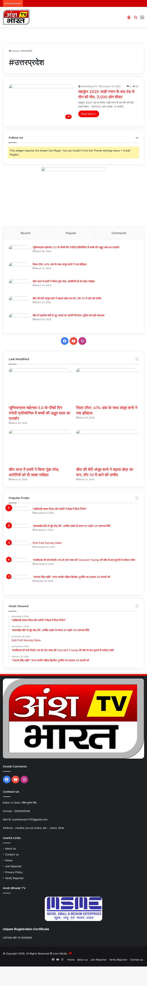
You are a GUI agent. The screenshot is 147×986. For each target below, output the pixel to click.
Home (15, 50)
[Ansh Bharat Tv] (16, 17)
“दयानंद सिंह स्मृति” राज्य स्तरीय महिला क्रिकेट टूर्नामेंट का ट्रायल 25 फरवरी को (71, 577)
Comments (119, 233)
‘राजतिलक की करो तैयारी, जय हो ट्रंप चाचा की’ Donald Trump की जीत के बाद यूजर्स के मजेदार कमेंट (84, 560)
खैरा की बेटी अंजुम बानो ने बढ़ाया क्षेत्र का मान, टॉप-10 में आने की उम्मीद (67, 298)
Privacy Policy (14, 872)
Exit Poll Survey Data (47, 543)
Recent (25, 233)
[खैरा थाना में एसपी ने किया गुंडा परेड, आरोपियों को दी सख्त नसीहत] (19, 286)
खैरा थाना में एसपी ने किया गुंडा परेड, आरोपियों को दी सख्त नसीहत (64, 281)
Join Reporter (13, 866)
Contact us (12, 854)
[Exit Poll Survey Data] (19, 548)
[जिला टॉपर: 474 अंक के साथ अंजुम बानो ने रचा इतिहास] (19, 269)
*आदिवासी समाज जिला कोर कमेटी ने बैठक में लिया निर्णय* (60, 509)
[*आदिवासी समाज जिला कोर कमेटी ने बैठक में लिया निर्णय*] (19, 514)
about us (10, 848)
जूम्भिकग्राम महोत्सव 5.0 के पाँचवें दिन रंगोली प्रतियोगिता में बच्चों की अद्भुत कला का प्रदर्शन (76, 247)
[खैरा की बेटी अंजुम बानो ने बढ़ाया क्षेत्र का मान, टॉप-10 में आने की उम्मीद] (19, 303)
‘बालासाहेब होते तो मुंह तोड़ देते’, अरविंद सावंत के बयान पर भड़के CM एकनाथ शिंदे (71, 526)
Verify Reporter (14, 878)
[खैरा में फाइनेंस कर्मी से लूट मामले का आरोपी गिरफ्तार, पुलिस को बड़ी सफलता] (19, 320)
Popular (71, 233)
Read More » (88, 113)
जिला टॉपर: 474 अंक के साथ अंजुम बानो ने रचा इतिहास (60, 264)
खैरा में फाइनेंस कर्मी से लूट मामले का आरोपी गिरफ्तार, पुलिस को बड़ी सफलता (68, 315)
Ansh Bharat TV (89, 86)
